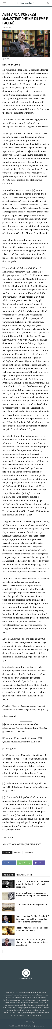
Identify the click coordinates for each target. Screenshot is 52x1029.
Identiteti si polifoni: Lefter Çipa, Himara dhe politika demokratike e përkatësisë (32, 942)
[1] (30, 151)
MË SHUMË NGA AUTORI (24, 875)
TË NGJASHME (8, 875)
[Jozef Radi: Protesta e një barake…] (8, 907)
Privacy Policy (30, 1022)
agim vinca (17, 852)
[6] (24, 354)
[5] (21, 311)
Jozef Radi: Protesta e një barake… (32, 904)
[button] (4, 3)
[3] (3, 222)
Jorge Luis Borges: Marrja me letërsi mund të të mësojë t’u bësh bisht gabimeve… (32, 884)
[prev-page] (3, 951)
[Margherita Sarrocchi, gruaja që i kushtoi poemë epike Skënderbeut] (8, 896)
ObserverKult (28, 852)
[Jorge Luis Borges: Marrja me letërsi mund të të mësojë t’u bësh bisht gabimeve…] (8, 884)
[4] (47, 258)
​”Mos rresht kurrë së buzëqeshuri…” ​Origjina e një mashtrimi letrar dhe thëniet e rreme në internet (32, 919)
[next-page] (7, 951)
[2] (33, 190)
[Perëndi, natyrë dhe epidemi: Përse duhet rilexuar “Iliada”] (8, 930)
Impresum (21, 1022)
